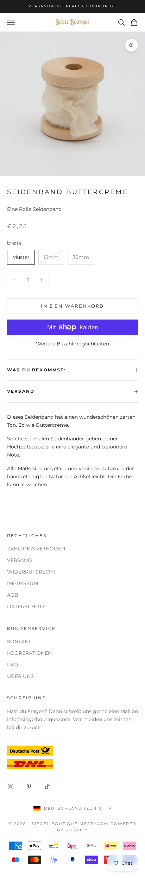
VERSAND (19, 560)
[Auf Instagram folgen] (10, 786)
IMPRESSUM (22, 583)
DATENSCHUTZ (26, 606)
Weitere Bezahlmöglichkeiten (72, 344)
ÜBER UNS (20, 676)
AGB (12, 595)
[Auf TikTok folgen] (47, 786)
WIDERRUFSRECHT (31, 572)
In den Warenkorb (72, 306)
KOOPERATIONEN (29, 653)
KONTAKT (19, 641)
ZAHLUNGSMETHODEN (36, 549)
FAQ (12, 664)
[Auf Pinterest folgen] (28, 786)
